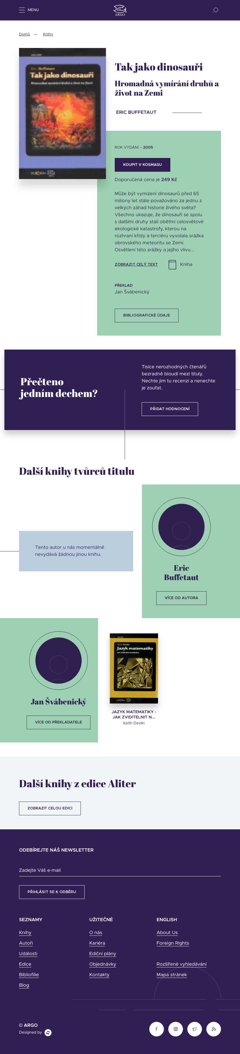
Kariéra (97, 943)
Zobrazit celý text (136, 264)
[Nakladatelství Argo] (120, 10)
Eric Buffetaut (181, 572)
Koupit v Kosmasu (142, 165)
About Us (167, 933)
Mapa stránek (172, 975)
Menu (33, 10)
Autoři (26, 943)
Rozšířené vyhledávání (182, 964)
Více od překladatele (58, 722)
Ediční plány (102, 954)
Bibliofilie (29, 975)
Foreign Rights (173, 943)
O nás (95, 933)
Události (28, 954)
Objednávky (102, 964)
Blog (24, 985)
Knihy (48, 34)
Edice (25, 964)
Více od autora (181, 598)
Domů (24, 34)
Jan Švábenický (59, 701)
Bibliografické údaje (146, 315)
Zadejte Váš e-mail (40, 870)
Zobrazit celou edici (50, 808)
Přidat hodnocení (170, 409)
